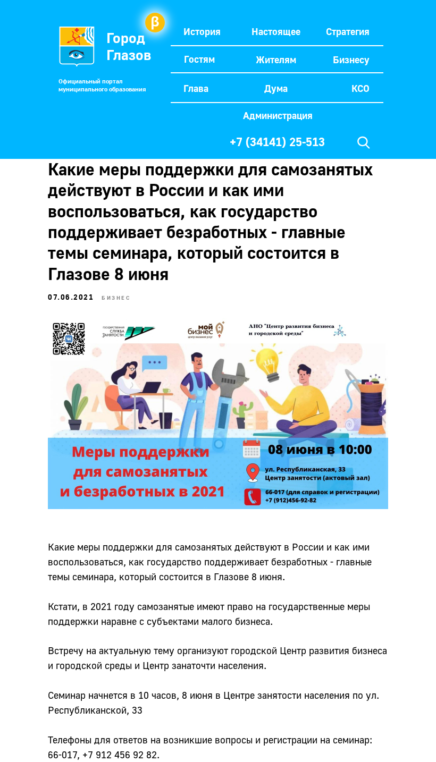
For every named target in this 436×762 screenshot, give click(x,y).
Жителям (276, 59)
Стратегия (348, 31)
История (202, 31)
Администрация (278, 115)
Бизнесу (351, 59)
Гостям (199, 59)
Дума (276, 88)
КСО (360, 88)
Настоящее (275, 31)
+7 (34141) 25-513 (277, 141)
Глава (195, 88)
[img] (363, 142)
